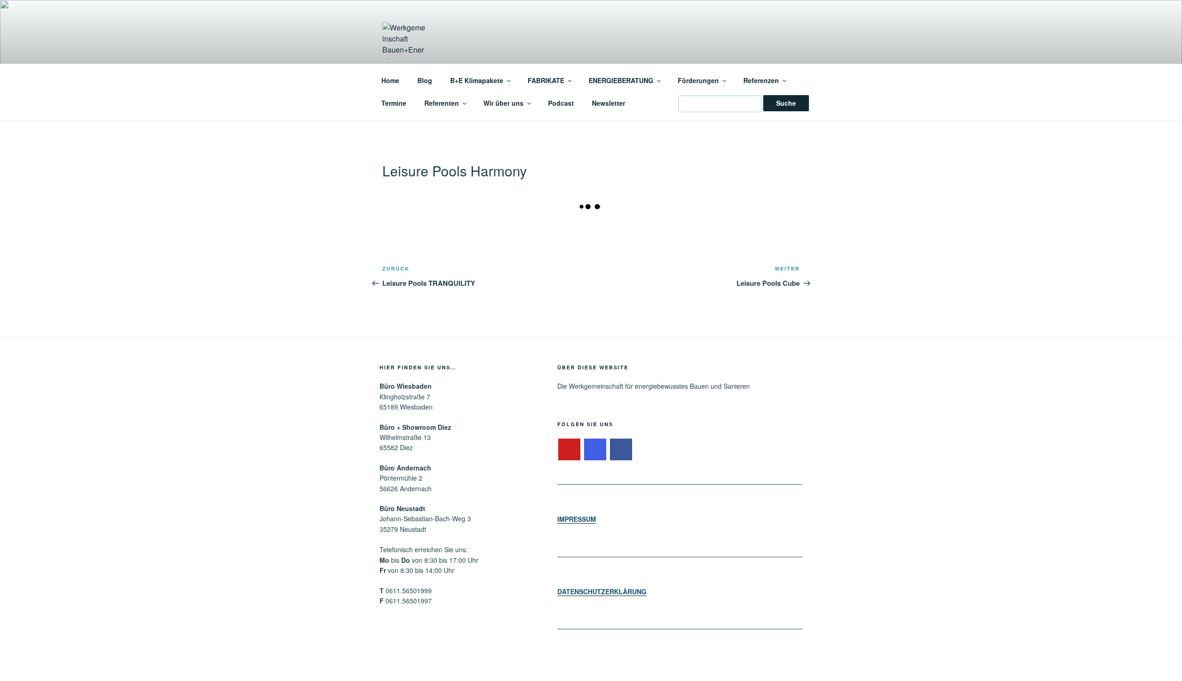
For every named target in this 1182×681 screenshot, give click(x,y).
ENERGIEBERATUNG (621, 80)
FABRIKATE (546, 80)
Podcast (561, 103)
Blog (424, 80)
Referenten (441, 103)
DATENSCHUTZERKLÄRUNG (601, 591)
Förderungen (698, 80)
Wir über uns (503, 103)
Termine (393, 103)
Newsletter (608, 103)
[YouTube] (569, 450)
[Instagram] (595, 450)
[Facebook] (621, 450)
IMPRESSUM (576, 519)
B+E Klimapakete (476, 80)
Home (390, 80)
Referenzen (761, 80)
